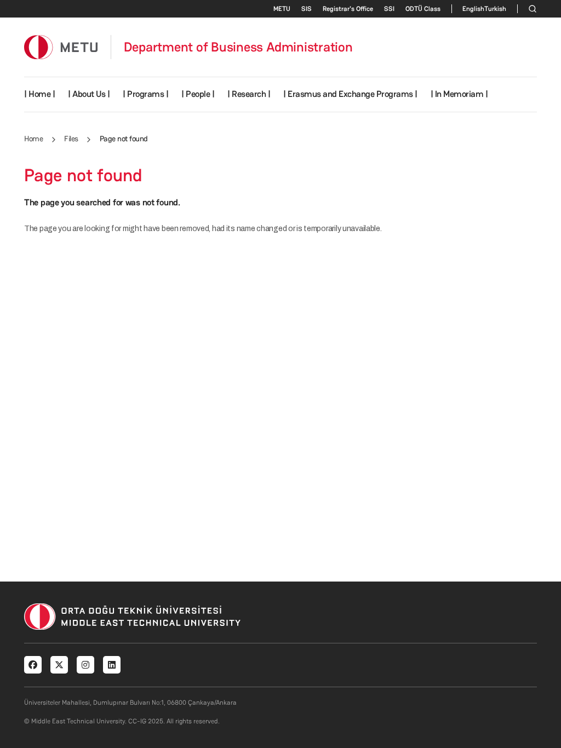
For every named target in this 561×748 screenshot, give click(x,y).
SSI (389, 8)
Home (33, 138)
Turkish (495, 8)
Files (71, 138)
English (473, 8)
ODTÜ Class (422, 8)
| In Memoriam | (459, 94)
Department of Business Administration (238, 47)
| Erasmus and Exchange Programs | (350, 94)
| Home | (39, 94)
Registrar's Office (348, 8)
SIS (306, 8)
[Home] (61, 47)
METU (281, 8)
